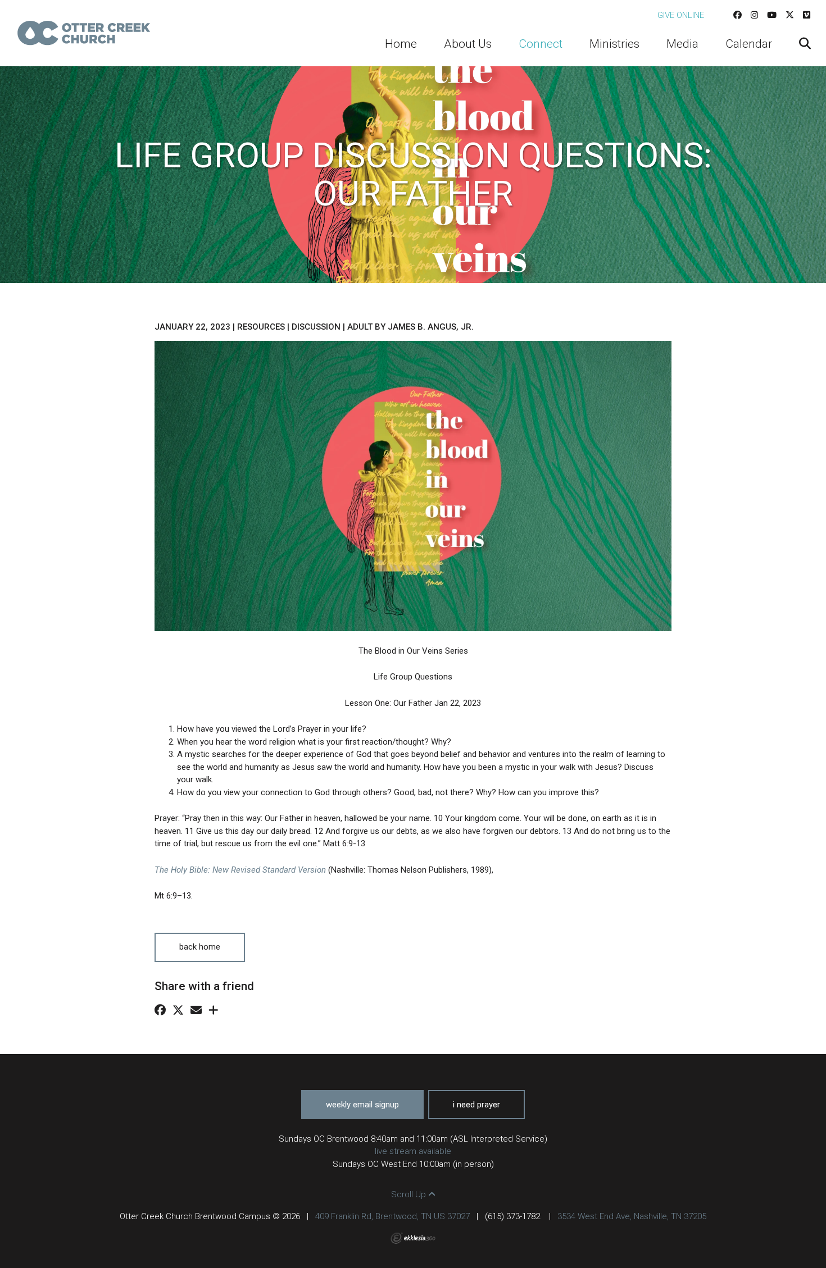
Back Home (199, 947)
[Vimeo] (806, 15)
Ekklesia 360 (413, 1238)
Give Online (680, 15)
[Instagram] (754, 15)
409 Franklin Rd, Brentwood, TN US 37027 (392, 1216)
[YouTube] (772, 15)
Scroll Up (409, 1194)
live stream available (413, 1151)
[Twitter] (790, 15)
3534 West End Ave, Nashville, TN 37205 (631, 1216)
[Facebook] (737, 15)
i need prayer (476, 1105)
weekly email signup (362, 1105)
